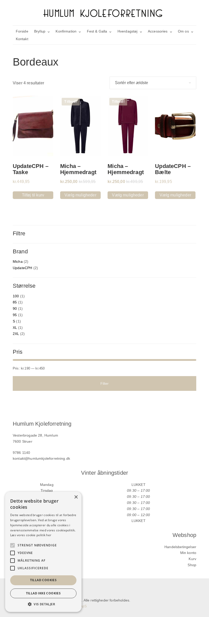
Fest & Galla (97, 31)
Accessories (158, 31)
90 (15, 308)
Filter (104, 383)
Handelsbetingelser (180, 547)
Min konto (188, 553)
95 (15, 315)
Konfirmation (66, 31)
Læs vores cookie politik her (30, 535)
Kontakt (22, 39)
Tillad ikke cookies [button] (43, 593)
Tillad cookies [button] (43, 580)
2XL (16, 334)
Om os (183, 31)
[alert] (43, 552)
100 (16, 296)
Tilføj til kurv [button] (33, 195)
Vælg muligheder (80, 195)
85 (15, 302)
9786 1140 (21, 453)
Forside (22, 31)
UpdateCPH (22, 268)
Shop (192, 565)
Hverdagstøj (127, 31)
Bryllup (39, 31)
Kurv (192, 559)
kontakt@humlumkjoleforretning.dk (41, 458)
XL (15, 328)
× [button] (76, 497)
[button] (43, 604)
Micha (18, 261)
